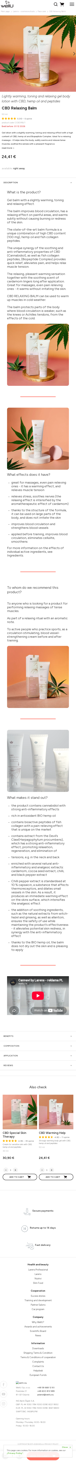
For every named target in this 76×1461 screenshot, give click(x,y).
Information (38, 1343)
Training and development (38, 1300)
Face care (42, 11)
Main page (5, 11)
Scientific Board (38, 1331)
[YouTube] (3, 1394)
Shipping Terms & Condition (38, 1353)
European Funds (38, 1375)
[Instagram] (3, 1403)
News (38, 1335)
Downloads (38, 1348)
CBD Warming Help (52, 1133)
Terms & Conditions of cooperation (38, 1357)
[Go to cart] (62, 4)
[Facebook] (3, 1384)
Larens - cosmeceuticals (24, 11)
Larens (38, 1274)
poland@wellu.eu (45, 1394)
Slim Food (38, 1283)
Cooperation (38, 1290)
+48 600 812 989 (46, 1391)
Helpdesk (38, 1370)
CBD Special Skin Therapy (14, 1134)
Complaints (38, 1361)
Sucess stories (38, 1296)
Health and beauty (38, 1264)
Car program (38, 1309)
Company (38, 1317)
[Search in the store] (56, 4)
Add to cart (16, 1177)
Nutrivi (38, 1278)
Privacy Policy (52, 1444)
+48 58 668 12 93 (45, 1387)
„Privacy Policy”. (15, 1453)
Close (66, 1447)
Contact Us (38, 1366)
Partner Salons (38, 1304)
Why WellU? (38, 1322)
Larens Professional (38, 1269)
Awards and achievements (38, 1326)
